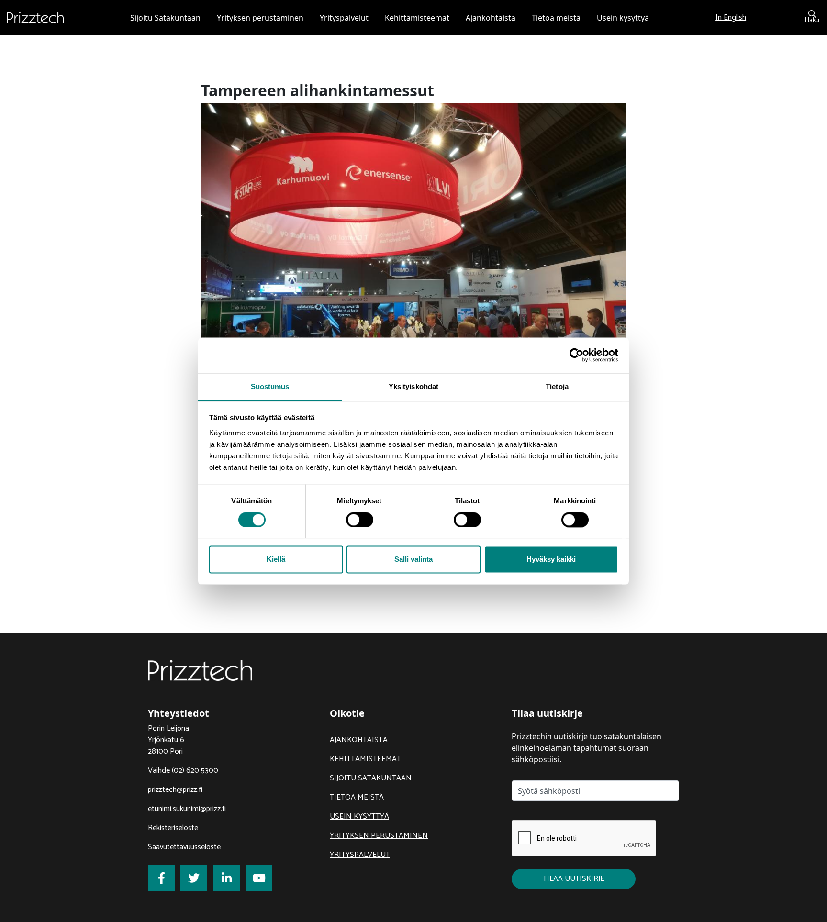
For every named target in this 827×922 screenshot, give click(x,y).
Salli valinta (413, 559)
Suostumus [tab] (270, 386)
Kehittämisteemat (365, 759)
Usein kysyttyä (359, 816)
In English (730, 17)
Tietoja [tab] (557, 386)
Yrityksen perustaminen (379, 835)
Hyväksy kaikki (551, 559)
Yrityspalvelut (360, 854)
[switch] (359, 519)
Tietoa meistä (357, 797)
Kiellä (276, 559)
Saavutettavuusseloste (184, 847)
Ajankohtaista (359, 739)
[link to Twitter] (193, 878)
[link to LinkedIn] (226, 878)
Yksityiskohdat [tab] (413, 386)
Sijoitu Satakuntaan (371, 778)
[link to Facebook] (161, 878)
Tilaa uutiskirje (573, 878)
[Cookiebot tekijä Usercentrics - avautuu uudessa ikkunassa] (576, 355)
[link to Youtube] (259, 878)
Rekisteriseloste (173, 828)
